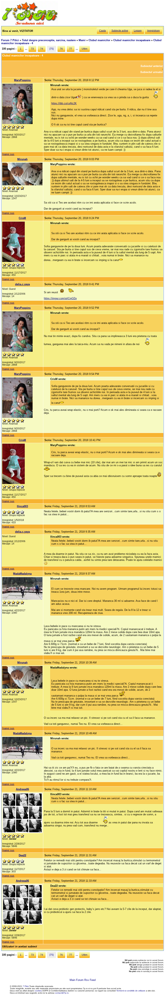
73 (32, 49)
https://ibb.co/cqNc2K (64, 103)
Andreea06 (22, 789)
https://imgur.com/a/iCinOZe (60, 298)
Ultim (84, 49)
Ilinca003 (22, 506)
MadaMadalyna (22, 573)
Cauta (102, 30)
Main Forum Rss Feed (83, 979)
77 (70, 49)
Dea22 (22, 855)
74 (41, 49)
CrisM (22, 218)
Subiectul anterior (151, 66)
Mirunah (22, 159)
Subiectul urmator (151, 72)
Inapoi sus (8, 154)
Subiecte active (119, 30)
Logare (138, 30)
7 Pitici (26, 986)
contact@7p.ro (62, 993)
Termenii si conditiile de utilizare (130, 991)
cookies (38, 991)
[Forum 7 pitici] (29, 24)
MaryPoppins (22, 80)
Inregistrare (153, 30)
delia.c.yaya (22, 284)
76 (61, 49)
